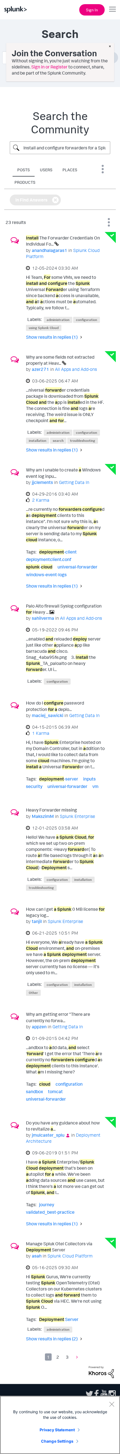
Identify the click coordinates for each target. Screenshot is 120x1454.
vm (95, 786)
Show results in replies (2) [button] (52, 1338)
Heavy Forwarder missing (51, 810)
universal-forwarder (77, 567)
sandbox (34, 1091)
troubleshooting (82, 440)
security (34, 786)
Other (33, 993)
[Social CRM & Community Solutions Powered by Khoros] (101, 1371)
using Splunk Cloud (44, 328)
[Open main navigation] (112, 9)
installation (37, 440)
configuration (86, 320)
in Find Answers (31, 200)
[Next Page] (75, 1357)
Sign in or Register (49, 67)
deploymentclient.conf (48, 559)
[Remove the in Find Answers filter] (55, 200)
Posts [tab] (23, 169)
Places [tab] (70, 169)
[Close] (111, 1404)
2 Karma (40, 500)
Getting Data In (74, 482)
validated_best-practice (50, 1212)
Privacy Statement (57, 1429)
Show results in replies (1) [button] (52, 337)
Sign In (92, 9)
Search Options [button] (103, 169)
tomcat (55, 1091)
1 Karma (40, 733)
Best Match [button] (109, 222)
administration (58, 320)
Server (58, 1319)
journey (46, 1204)
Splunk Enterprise (77, 816)
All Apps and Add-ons (76, 369)
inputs (89, 779)
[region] (60, 1425)
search (58, 440)
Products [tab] (25, 182)
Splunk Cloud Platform (70, 1256)
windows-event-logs (46, 574)
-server (58, 779)
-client (58, 552)
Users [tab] (46, 169)
